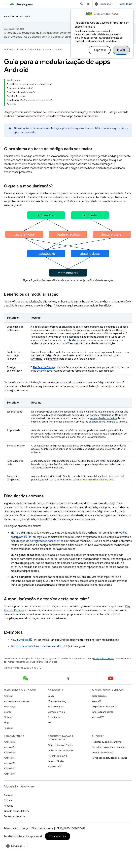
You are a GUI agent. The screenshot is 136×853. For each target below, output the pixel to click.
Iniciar (121, 50)
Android (8, 695)
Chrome (8, 800)
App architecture (17, 16)
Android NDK (55, 766)
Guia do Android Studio (60, 745)
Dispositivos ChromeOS (104, 706)
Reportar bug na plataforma (106, 741)
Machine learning (57, 701)
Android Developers (13, 49)
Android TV (98, 717)
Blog (6, 722)
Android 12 (9, 768)
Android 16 (10, 747)
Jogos (51, 695)
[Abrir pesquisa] (82, 4)
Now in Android (19, 640)
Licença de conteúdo (103, 658)
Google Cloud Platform (16, 811)
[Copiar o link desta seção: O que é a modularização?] (56, 186)
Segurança (10, 706)
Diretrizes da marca (42, 828)
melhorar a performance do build (96, 479)
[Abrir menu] (5, 4)
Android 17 (9, 741)
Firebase (8, 805)
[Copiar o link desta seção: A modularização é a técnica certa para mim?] (92, 599)
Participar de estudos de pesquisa (109, 757)
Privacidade (54, 717)
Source (7, 711)
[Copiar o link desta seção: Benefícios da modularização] (62, 294)
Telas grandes (99, 695)
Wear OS (97, 701)
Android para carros (102, 711)
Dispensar (99, 50)
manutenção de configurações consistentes (37, 541)
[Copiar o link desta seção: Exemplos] (25, 632)
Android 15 (9, 752)
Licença (24, 828)
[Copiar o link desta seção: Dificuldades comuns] (46, 496)
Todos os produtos (14, 816)
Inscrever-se (57, 836)
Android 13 (9, 763)
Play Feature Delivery (44, 367)
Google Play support (102, 752)
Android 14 (10, 757)
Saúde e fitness (56, 706)
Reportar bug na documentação (109, 747)
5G (49, 722)
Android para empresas (16, 701)
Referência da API (57, 755)
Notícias (8, 717)
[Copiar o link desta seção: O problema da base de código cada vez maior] (96, 149)
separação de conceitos (103, 418)
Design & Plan (34, 49)
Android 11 (9, 773)
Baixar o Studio (56, 761)
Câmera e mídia (56, 711)
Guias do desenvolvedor (60, 750)
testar (103, 460)
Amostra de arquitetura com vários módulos (37, 646)
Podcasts (8, 727)
